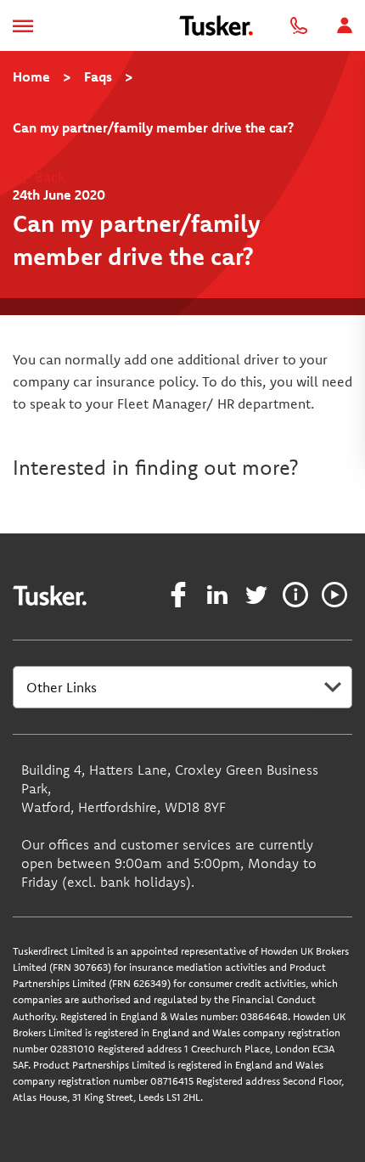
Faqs (98, 76)
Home (31, 76)
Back (48, 176)
